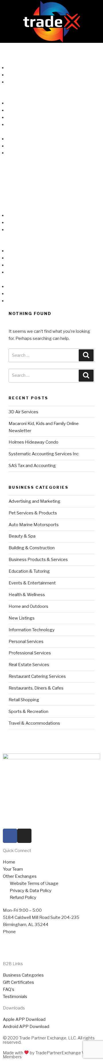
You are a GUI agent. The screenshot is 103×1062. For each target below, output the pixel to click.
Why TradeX (19, 103)
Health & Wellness (27, 594)
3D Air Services (23, 411)
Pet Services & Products (33, 513)
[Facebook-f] (10, 836)
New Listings (22, 618)
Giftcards (9, 88)
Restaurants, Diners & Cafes (36, 688)
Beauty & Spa (22, 536)
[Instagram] (24, 836)
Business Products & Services (38, 559)
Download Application (28, 124)
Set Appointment (20, 938)
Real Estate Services (29, 664)
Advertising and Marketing (34, 501)
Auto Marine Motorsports (34, 524)
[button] (51, 173)
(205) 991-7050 (32, 931)
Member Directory (18, 53)
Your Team (17, 146)
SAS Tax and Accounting (32, 465)
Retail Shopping (24, 699)
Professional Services (30, 653)
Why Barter (18, 110)
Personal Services (26, 641)
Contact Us (11, 131)
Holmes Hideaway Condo (33, 442)
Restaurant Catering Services (37, 676)
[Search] (86, 355)
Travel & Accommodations (34, 723)
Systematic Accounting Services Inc (44, 453)
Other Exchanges (23, 152)
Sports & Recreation (28, 711)
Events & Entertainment (32, 583)
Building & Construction (32, 547)
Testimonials (19, 117)
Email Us (11, 946)
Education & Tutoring (29, 571)
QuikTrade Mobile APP (29, 74)
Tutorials (15, 82)
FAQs (5, 96)
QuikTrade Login (22, 67)
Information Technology (32, 629)
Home (6, 46)
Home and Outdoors (28, 606)
